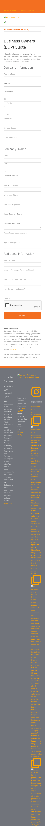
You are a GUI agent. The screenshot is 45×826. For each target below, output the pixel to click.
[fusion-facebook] (18, 440)
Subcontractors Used (12, 224)
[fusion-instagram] (21, 443)
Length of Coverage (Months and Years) (19, 270)
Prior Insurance (9, 260)
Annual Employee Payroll (13, 214)
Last (5, 171)
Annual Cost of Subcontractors (15, 233)
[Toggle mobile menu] (40, 17)
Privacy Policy (20, 433)
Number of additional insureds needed (18, 279)
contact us (13, 349)
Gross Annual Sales (11, 195)
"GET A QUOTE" (21, 409)
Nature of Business (11, 176)
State (5, 107)
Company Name (10, 74)
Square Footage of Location (14, 242)
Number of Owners (11, 185)
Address (7, 84)
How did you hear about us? (14, 289)
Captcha (7, 298)
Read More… (9, 503)
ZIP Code (7, 114)
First (5, 164)
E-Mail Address (10, 138)
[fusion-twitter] (23, 440)
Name (6, 155)
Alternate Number (10, 128)
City (5, 99)
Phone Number (10, 118)
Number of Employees (12, 204)
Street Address (8, 92)
